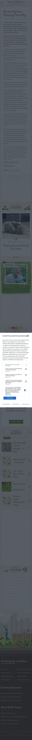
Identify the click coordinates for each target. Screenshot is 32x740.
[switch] (25, 369)
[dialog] (16, 370)
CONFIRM (10, 398)
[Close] (28, 336)
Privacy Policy (25, 404)
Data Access (16, 404)
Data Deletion (6, 404)
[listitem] (16, 365)
